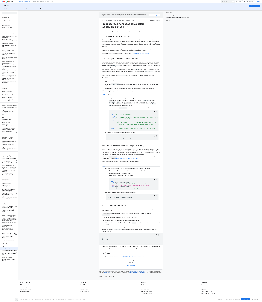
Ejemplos (28, 8)
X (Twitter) (203, 289)
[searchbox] (9, 13)
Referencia (21, 8)
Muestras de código (145, 289)
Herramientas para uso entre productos (42, 1)
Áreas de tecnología (24, 1)
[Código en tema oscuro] (155, 111)
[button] (9, 21)
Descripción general (6, 8)
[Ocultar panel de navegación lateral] (16, 299)
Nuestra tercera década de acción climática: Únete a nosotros (71, 299)
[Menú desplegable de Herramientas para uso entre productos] (53, 1)
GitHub (142, 284)
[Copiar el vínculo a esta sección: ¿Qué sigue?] (112, 253)
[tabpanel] (131, 118)
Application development (119, 20)
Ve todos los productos (25, 284)
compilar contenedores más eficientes (140, 53)
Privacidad (31, 299)
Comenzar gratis (255, 5)
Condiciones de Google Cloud (51, 299)
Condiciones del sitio (39, 299)
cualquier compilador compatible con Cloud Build (126, 158)
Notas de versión (84, 289)
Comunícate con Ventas (25, 291)
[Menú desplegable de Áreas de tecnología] (30, 1)
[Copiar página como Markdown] (128, 27)
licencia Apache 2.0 (107, 272)
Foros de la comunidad (85, 284)
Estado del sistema (85, 291)
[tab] (104, 94)
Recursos (42, 8)
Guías (15, 8)
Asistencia (35, 8)
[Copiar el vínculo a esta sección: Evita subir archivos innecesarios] (127, 205)
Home (103, 20)
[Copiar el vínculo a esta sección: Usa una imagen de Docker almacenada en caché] (140, 59)
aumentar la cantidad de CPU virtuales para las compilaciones (130, 256)
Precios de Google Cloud (25, 287)
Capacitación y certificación (147, 293)
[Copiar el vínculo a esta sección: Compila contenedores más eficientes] (131, 36)
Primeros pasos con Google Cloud (148, 287)
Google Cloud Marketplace (25, 289)
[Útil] (157, 20)
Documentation (109, 20)
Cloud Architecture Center (146, 291)
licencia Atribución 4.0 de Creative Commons (138, 271)
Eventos (203, 287)
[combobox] (228, 1)
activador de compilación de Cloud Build (132, 209)
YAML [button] (104, 94)
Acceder (258, 1)
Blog (202, 284)
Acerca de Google (24, 299)
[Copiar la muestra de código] (157, 111)
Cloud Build (7, 6)
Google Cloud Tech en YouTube (208, 293)
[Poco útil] (159, 20)
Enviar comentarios (153, 24)
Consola (240, 1)
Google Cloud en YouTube (207, 291)
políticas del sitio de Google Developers (137, 272)
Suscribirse (245, 299)
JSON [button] (109, 94)
